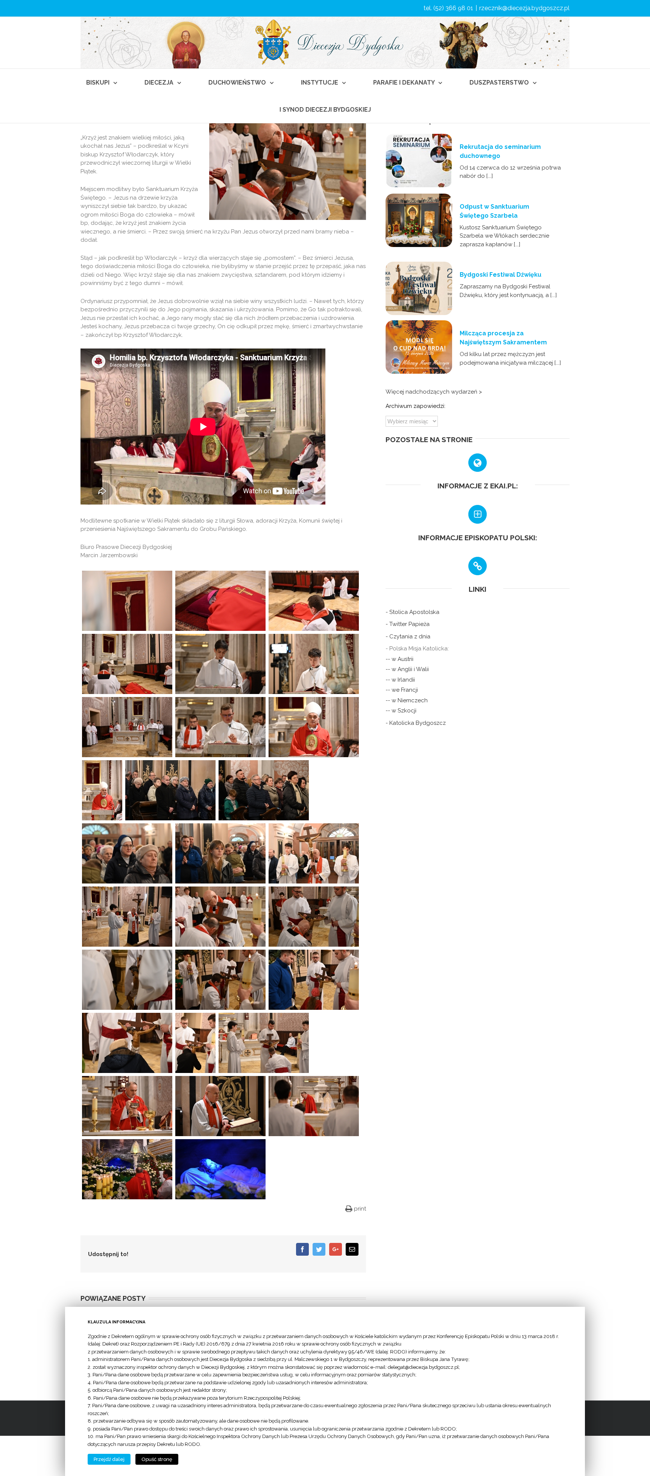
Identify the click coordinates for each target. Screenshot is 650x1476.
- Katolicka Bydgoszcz (416, 723)
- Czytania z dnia (408, 636)
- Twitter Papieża (408, 624)
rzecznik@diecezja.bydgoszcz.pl (524, 8)
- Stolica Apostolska (412, 612)
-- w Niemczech (407, 700)
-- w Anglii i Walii (407, 669)
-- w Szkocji (401, 710)
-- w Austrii (399, 659)
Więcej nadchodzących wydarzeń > (434, 391)
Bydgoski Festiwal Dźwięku (500, 274)
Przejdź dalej (109, 1459)
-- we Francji (402, 689)
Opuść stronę (156, 1459)
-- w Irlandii (400, 679)
